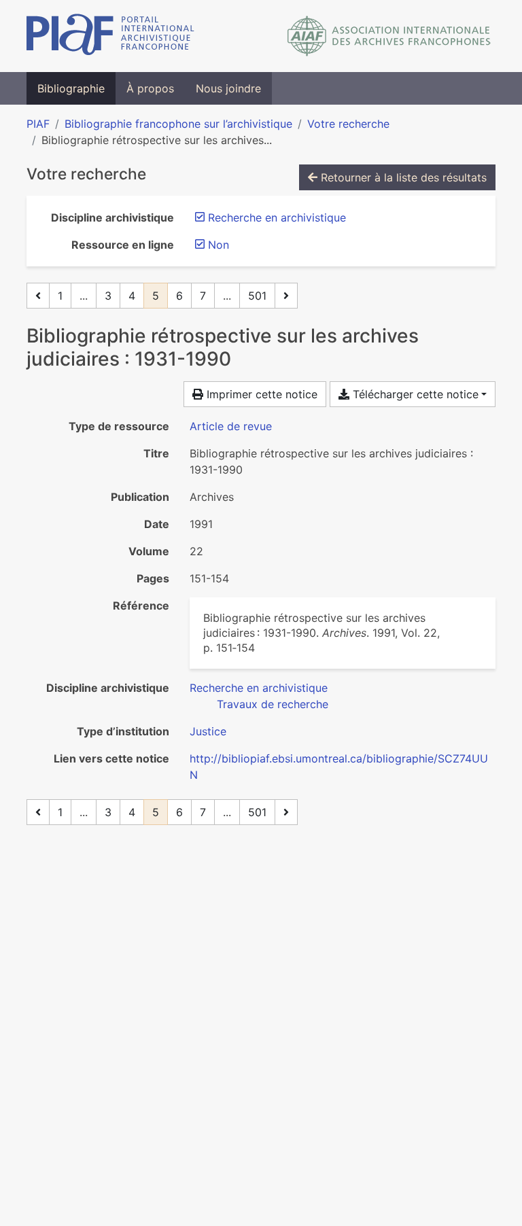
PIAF (38, 123)
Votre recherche (348, 123)
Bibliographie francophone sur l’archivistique (178, 123)
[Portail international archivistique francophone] (110, 36)
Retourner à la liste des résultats (402, 177)
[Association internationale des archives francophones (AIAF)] (389, 36)
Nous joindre (228, 88)
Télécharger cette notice (413, 394)
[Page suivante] (286, 296)
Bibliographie (71, 88)
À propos (150, 88)
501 (257, 295)
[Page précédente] (38, 296)
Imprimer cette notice (260, 394)
